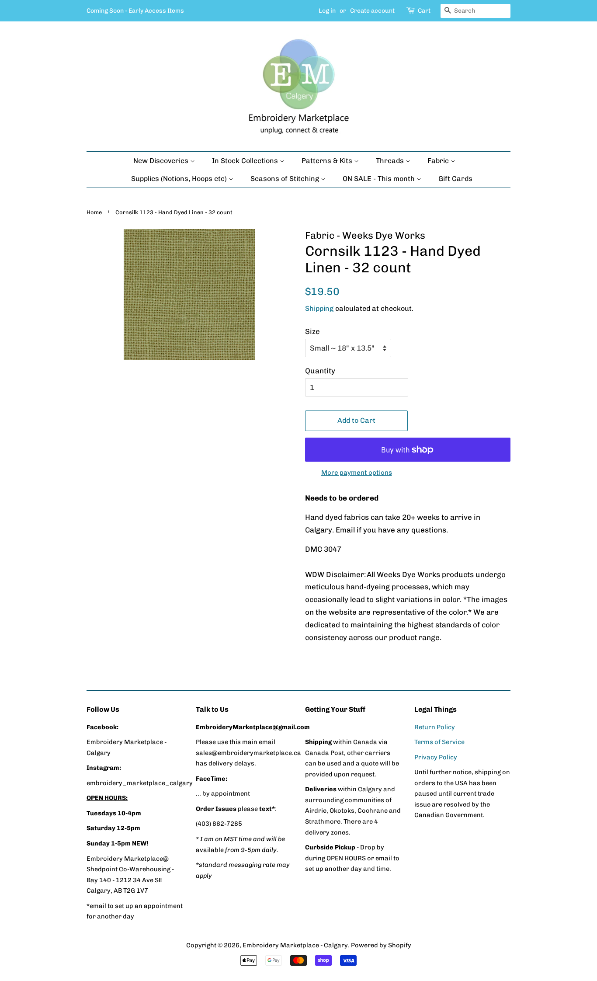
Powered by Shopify (381, 945)
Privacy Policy (435, 757)
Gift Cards (455, 178)
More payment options (356, 473)
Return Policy (434, 727)
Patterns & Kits (328, 161)
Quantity (320, 370)
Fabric (439, 161)
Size (312, 331)
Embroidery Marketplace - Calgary (295, 945)
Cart (424, 10)
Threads (391, 161)
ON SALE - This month (380, 178)
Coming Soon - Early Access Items (135, 10)
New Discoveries (161, 161)
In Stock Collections (246, 161)
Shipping (319, 308)
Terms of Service (439, 742)
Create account (372, 10)
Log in (327, 10)
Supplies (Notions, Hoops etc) (180, 178)
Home (94, 212)
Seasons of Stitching (285, 178)
